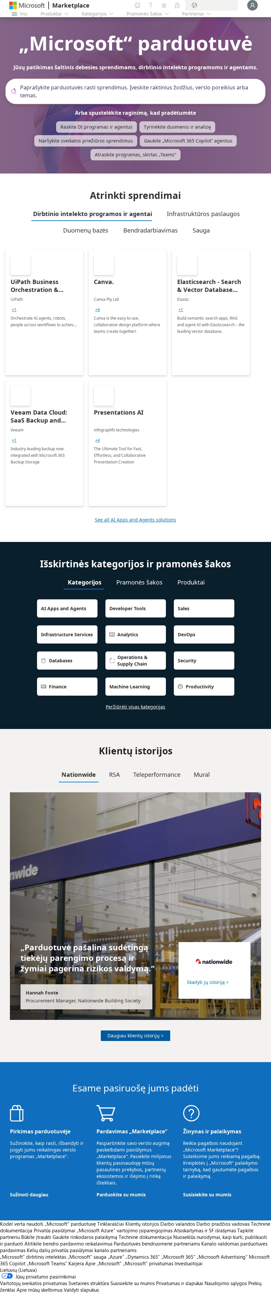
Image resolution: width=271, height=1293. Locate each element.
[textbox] (138, 91)
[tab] (92, 213)
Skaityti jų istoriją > (208, 982)
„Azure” (116, 1256)
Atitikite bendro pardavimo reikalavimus (68, 1243)
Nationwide (78, 774)
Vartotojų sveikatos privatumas (33, 1283)
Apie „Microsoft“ (103, 1263)
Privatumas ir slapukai (179, 1283)
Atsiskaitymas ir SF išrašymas (205, 1230)
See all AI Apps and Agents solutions (135, 520)
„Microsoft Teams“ (47, 1263)
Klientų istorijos (142, 1223)
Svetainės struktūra (88, 1283)
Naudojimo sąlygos (226, 1283)
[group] (14, 309)
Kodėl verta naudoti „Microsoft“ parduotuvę (48, 1223)
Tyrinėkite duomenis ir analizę (177, 127)
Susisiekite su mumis (207, 1194)
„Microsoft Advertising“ (222, 1256)
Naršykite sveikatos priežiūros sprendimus (86, 141)
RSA (114, 774)
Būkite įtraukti (36, 1237)
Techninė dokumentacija (145, 1237)
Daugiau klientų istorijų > (135, 1035)
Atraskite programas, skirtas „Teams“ (135, 154)
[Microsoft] (27, 5)
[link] (44, 312)
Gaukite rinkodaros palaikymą (85, 1237)
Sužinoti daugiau (29, 1194)
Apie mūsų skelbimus (39, 1289)
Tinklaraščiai (110, 1223)
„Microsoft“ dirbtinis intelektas (33, 1256)
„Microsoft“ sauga (86, 1256)
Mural (202, 774)
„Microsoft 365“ (178, 1256)
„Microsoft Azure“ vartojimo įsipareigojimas (125, 1230)
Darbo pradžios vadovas (223, 1223)
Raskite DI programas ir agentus (96, 127)
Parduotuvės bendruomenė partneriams (157, 1243)
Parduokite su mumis (121, 1194)
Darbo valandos (177, 1223)
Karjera (76, 1263)
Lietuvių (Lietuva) (18, 1270)
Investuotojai (188, 1263)
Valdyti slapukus (81, 1289)
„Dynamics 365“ (143, 1256)
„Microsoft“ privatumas (148, 1263)
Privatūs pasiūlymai (54, 1230)
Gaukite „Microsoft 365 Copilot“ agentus (188, 141)
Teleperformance (156, 774)
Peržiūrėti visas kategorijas (135, 707)
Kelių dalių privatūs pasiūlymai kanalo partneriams (81, 1250)
